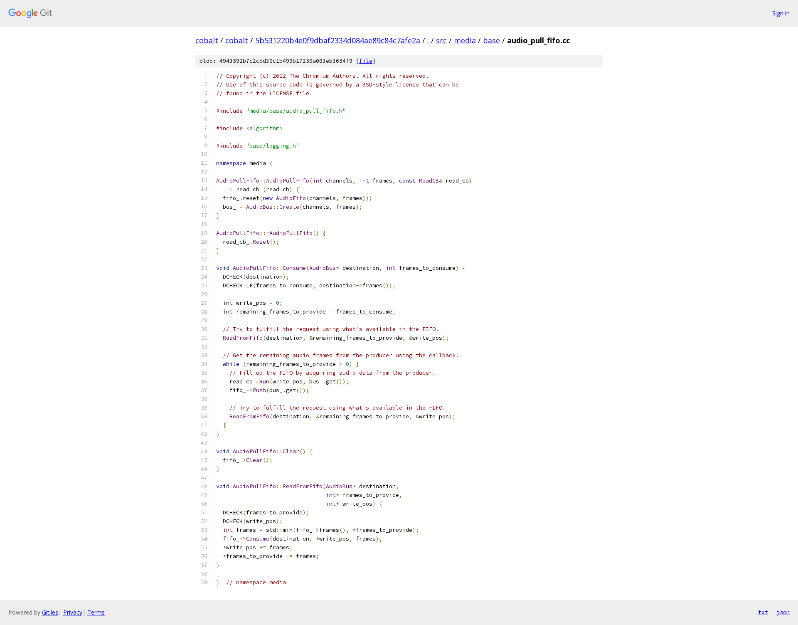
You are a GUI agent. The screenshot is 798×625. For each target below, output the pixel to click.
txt (763, 612)
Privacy (72, 612)
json (783, 612)
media (465, 40)
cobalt (206, 40)
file (365, 60)
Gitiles (50, 612)
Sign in (781, 13)
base (491, 40)
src (441, 40)
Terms (96, 612)
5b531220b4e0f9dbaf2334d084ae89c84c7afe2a (337, 40)
